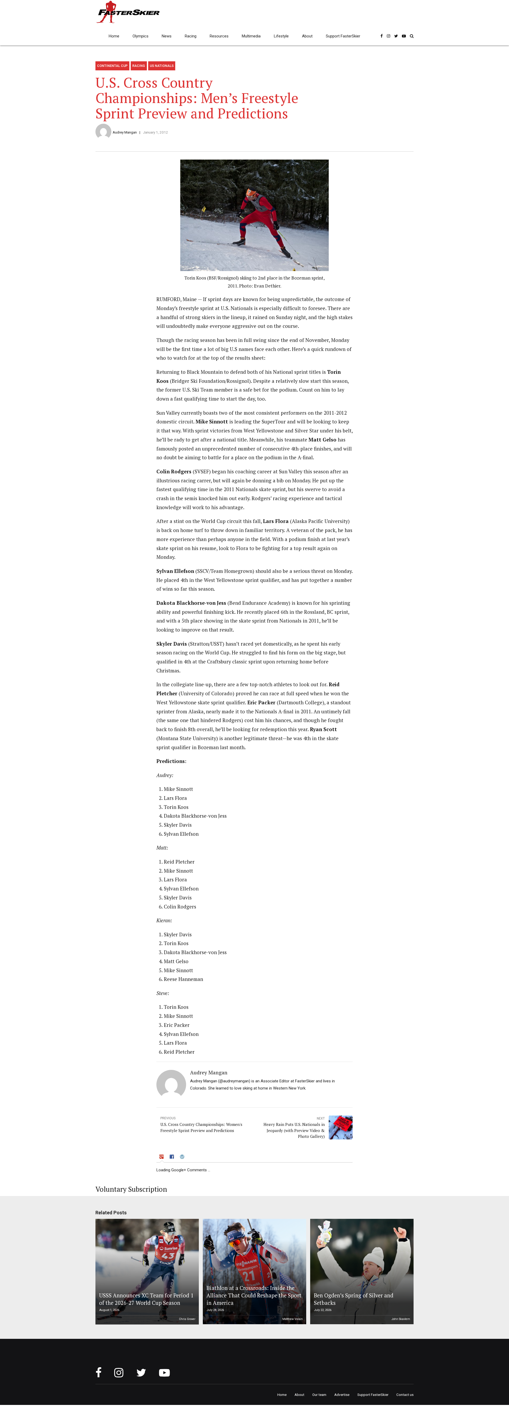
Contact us (405, 1394)
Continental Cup (112, 66)
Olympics (140, 36)
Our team (319, 1394)
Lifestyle (281, 36)
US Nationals (162, 66)
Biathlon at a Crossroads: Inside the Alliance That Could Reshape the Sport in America (254, 1295)
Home (114, 36)
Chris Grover (187, 1319)
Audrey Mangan (125, 132)
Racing (190, 36)
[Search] (412, 36)
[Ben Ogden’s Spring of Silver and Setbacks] (361, 1271)
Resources (219, 36)
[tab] (162, 1157)
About (307, 36)
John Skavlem (401, 1319)
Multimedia (251, 36)
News (167, 36)
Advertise (341, 1394)
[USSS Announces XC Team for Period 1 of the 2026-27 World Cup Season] (146, 1271)
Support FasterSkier (343, 36)
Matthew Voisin (292, 1319)
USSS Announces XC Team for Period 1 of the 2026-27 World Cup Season (146, 1299)
